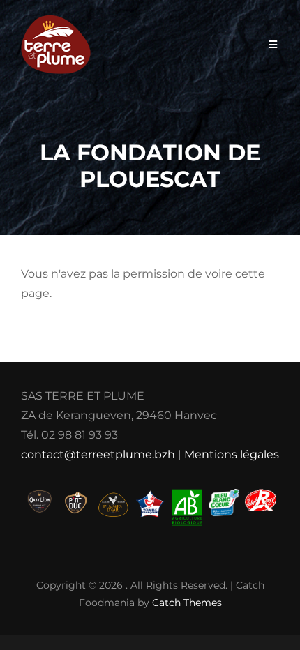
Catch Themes (187, 602)
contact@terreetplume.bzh (98, 454)
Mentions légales (231, 454)
